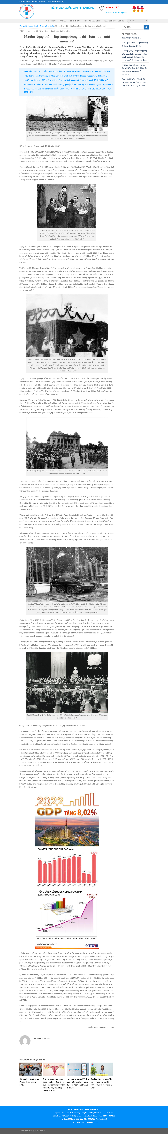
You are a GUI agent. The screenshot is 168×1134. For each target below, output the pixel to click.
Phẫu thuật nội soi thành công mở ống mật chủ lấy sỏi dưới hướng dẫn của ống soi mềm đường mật (65, 76)
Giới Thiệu (50, 21)
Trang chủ (23, 26)
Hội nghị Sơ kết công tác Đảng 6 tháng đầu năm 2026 (29, 1082)
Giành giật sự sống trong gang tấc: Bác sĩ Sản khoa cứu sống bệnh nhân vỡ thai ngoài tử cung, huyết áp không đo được (54, 1085)
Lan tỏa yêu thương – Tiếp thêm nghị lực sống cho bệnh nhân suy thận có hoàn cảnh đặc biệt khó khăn (66, 80)
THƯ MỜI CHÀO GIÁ (131, 38)
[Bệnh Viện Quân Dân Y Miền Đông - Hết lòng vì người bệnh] (31, 11)
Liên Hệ (121, 21)
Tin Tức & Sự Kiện (92, 21)
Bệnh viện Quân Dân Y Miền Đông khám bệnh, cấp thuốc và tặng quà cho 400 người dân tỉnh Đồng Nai (67, 71)
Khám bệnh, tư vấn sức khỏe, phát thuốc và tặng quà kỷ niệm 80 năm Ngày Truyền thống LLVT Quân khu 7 (68, 84)
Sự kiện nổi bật (48, 26)
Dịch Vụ (63, 21)
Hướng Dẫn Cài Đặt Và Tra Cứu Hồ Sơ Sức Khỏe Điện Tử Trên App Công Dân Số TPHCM (134, 70)
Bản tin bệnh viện (35, 26)
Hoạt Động (109, 21)
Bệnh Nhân (75, 21)
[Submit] (146, 21)
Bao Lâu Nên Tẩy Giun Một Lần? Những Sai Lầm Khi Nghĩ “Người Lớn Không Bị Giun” (134, 82)
